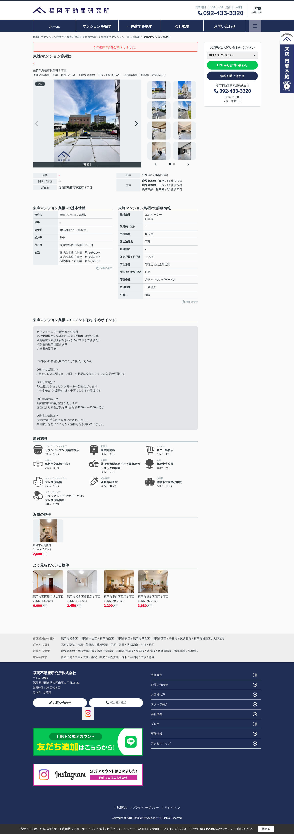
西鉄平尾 (66, 657)
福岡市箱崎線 (106, 651)
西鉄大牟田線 (86, 651)
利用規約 (122, 807)
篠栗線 (140, 651)
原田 (122, 644)
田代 (161, 185)
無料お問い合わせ (232, 76)
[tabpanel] (172, 120)
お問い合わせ (225, 26)
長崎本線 (147, 189)
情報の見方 (106, 268)
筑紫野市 (185, 638)
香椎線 (151, 651)
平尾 (113, 644)
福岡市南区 (107, 638)
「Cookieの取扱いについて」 (214, 829)
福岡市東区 (123, 638)
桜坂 (143, 657)
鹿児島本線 (149, 180)
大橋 (86, 657)
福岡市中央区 (88, 638)
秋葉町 (54, 70)
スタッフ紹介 (159, 704)
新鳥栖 (160, 189)
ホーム (54, 26)
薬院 (72, 644)
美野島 (90, 644)
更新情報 (156, 733)
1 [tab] (170, 164)
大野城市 (218, 638)
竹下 (124, 657)
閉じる (266, 828)
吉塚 (80, 644)
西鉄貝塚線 (165, 651)
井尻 (102, 657)
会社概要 (182, 26)
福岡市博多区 (69, 638)
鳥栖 (161, 180)
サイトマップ (172, 807)
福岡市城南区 (202, 638)
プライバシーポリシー (146, 807)
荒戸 (151, 644)
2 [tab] (174, 164)
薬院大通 (113, 657)
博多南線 (180, 651)
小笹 (144, 644)
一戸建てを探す (139, 26)
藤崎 (151, 657)
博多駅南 (133, 644)
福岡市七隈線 (125, 651)
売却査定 (156, 675)
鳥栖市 (45, 70)
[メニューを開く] (255, 26)
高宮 (64, 644)
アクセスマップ (161, 743)
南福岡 (134, 657)
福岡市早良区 (141, 638)
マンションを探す (97, 26)
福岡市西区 (159, 638)
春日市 (173, 638)
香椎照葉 (103, 644)
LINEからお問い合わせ (232, 65)
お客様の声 (158, 694)
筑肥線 (192, 651)
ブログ (155, 723)
